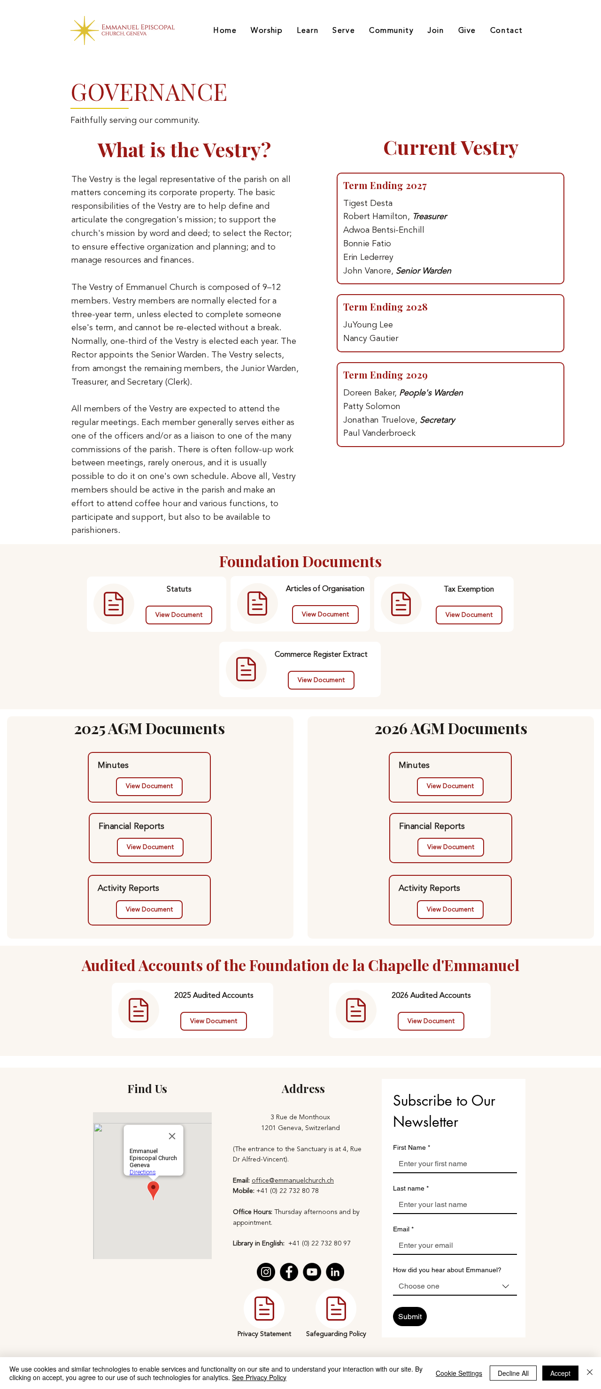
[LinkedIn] (335, 1272)
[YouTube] (312, 1272)
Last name (411, 1188)
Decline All (513, 1373)
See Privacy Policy (259, 1377)
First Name (411, 1147)
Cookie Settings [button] (459, 1373)
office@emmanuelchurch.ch (293, 1180)
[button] (213, 1021)
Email (403, 1229)
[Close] (589, 1373)
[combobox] (455, 1287)
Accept (560, 1373)
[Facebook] (289, 1272)
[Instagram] (266, 1272)
